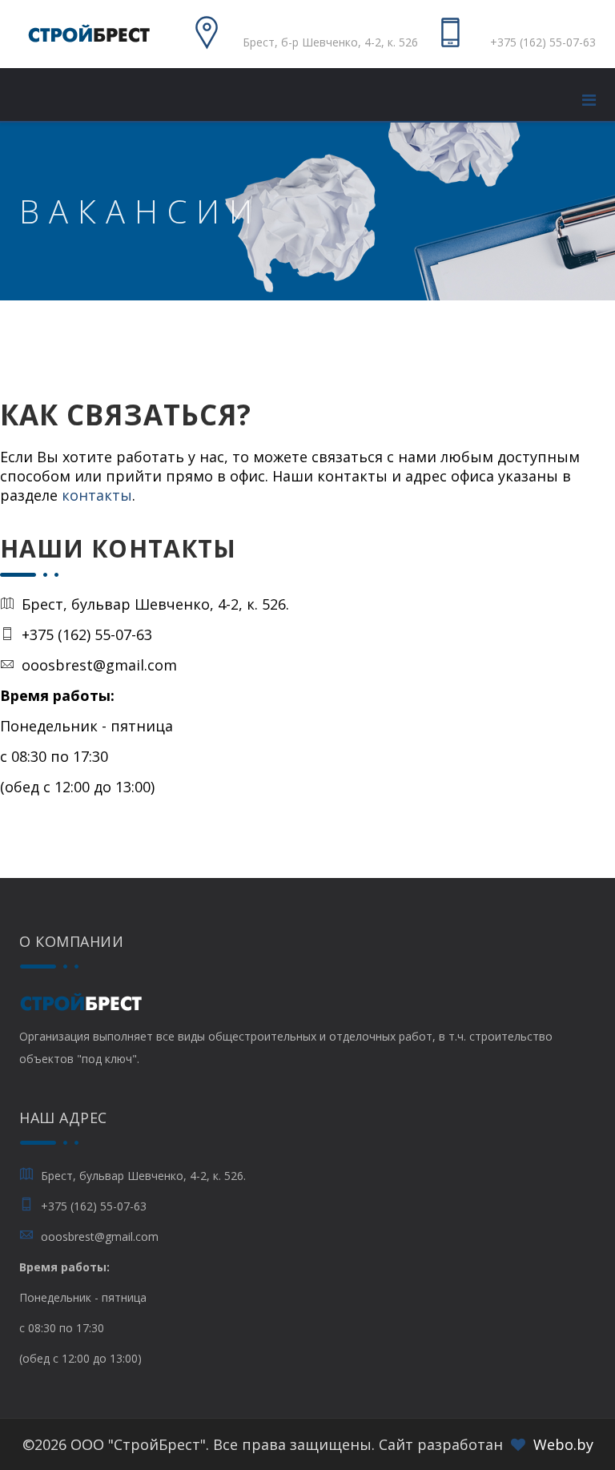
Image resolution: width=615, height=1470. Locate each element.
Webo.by (563, 1444)
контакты (97, 495)
